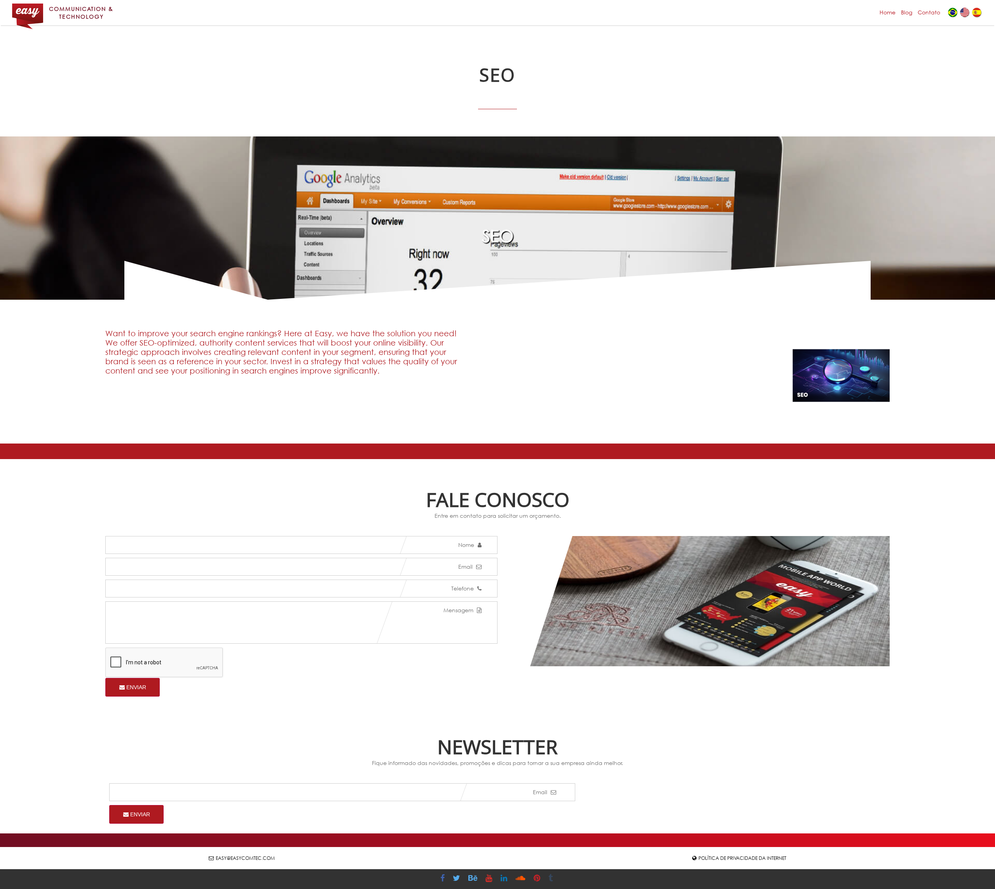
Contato (929, 12)
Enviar (135, 687)
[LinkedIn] (505, 879)
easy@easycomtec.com (245, 858)
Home (888, 12)
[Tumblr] (551, 879)
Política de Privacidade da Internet (742, 858)
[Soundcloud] (521, 879)
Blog (906, 12)
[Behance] (473, 879)
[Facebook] (443, 879)
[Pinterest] (538, 879)
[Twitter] (457, 879)
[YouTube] (489, 879)
